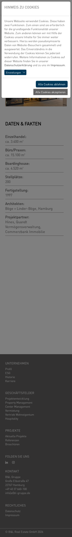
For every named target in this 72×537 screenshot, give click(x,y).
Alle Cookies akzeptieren (50, 92)
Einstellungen (13, 72)
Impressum (58, 65)
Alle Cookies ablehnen (51, 84)
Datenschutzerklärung (18, 65)
